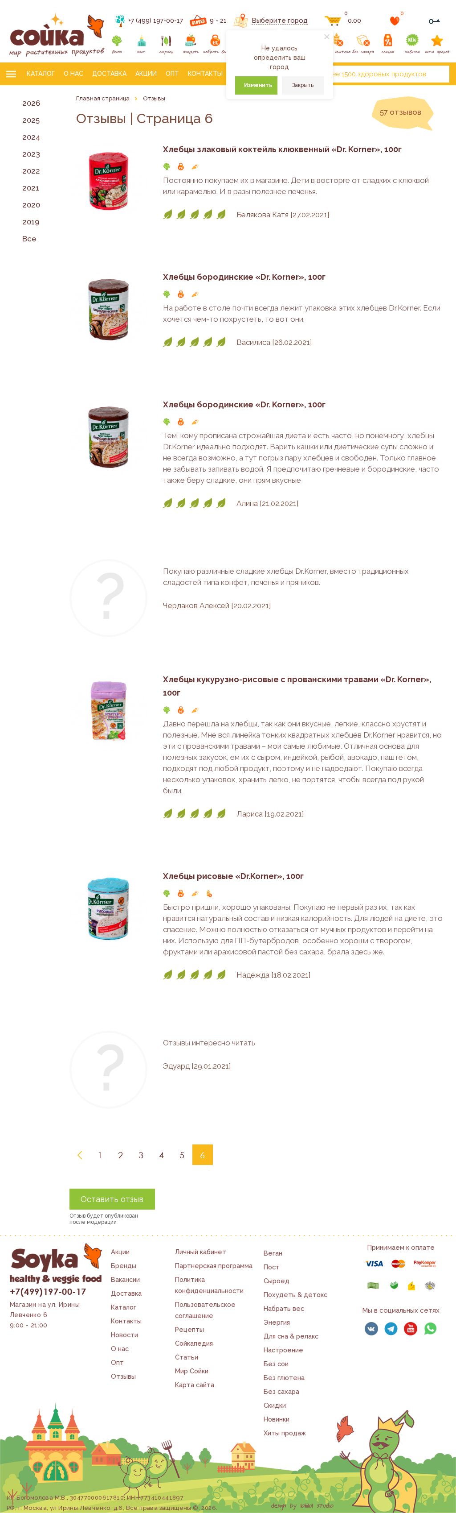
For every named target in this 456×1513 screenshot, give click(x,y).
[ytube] (410, 1328)
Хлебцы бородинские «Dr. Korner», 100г (244, 277)
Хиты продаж (285, 1433)
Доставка (109, 73)
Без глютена (284, 1377)
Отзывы (123, 1376)
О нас (73, 73)
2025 (31, 120)
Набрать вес (284, 1308)
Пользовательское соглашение (205, 1310)
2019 (30, 221)
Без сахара (281, 1391)
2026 (31, 103)
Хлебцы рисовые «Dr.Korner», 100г (233, 876)
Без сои (276, 1364)
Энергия (277, 1322)
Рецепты (189, 1329)
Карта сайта (194, 1385)
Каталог (41, 73)
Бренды (123, 1265)
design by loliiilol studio (302, 1505)
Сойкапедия (194, 1343)
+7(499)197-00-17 (48, 1291)
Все (29, 238)
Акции (146, 73)
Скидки (275, 1405)
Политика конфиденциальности (209, 1285)
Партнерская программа (213, 1265)
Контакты (205, 73)
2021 (30, 187)
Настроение (283, 1350)
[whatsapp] (430, 1328)
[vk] (371, 1328)
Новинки (276, 1419)
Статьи (186, 1357)
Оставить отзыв (112, 1199)
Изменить (258, 85)
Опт (172, 73)
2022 (31, 170)
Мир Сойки (191, 1371)
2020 (31, 204)
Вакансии (125, 1279)
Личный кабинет (200, 1252)
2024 (31, 137)
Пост (272, 1267)
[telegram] (391, 1328)
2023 (31, 153)
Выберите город (280, 21)
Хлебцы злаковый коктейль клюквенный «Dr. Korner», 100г (282, 149)
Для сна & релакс (291, 1336)
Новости (124, 1335)
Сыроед (276, 1281)
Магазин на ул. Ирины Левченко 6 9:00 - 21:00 (45, 1315)
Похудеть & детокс (295, 1294)
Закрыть (303, 85)
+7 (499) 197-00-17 (155, 20)
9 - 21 (218, 20)
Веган (273, 1253)
